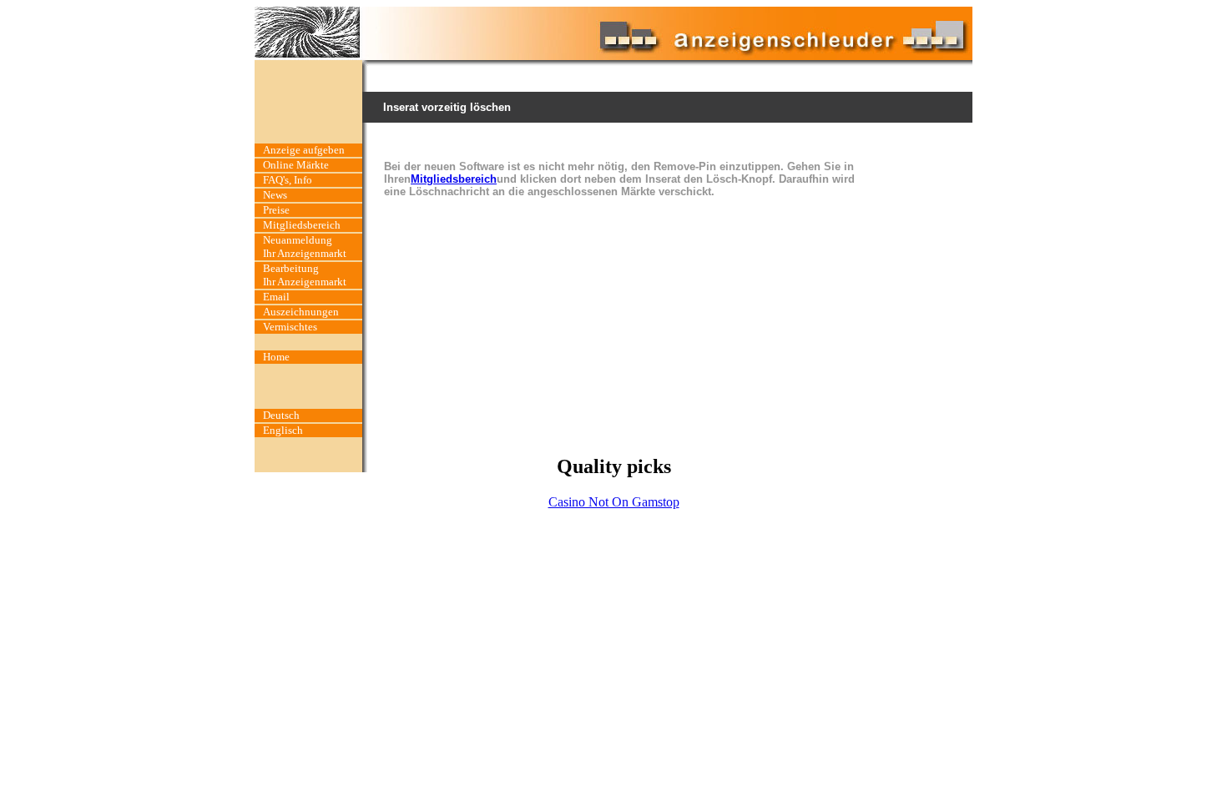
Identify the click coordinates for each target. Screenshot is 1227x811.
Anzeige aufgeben (304, 150)
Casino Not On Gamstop (613, 502)
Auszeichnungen (301, 311)
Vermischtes (290, 326)
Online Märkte (296, 165)
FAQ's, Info (287, 180)
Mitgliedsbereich (302, 225)
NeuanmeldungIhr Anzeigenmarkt (304, 246)
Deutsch (281, 415)
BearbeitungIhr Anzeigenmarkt (304, 275)
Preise (276, 210)
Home (276, 356)
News (275, 195)
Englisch (283, 430)
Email (276, 296)
